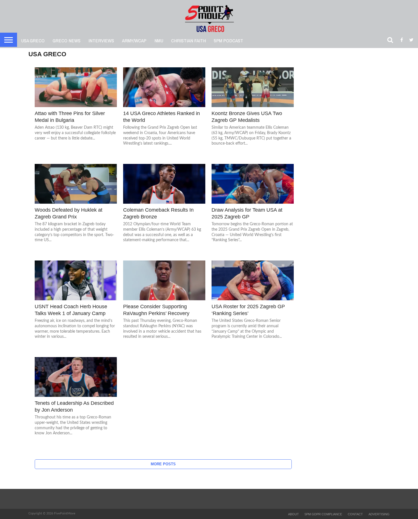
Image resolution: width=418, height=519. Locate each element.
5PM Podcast (228, 40)
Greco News (66, 40)
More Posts (163, 464)
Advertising (379, 514)
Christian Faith (188, 40)
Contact (355, 514)
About (293, 514)
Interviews (101, 40)
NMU (158, 40)
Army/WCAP (134, 40)
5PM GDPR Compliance (323, 514)
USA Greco (33, 40)
